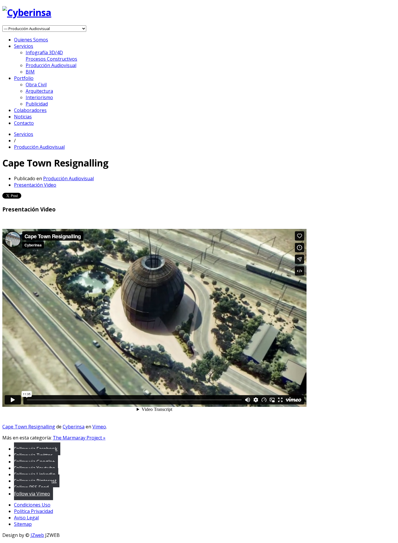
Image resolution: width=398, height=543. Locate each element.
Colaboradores (30, 110)
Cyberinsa (73, 426)
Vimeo (99, 426)
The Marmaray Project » (79, 438)
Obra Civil (36, 84)
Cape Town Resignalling (28, 426)
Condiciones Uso (32, 505)
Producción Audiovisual (51, 65)
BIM (30, 72)
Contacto (24, 123)
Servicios (23, 46)
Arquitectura (39, 91)
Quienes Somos (31, 39)
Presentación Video (35, 185)
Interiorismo (39, 97)
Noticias (23, 116)
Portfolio (24, 78)
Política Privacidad (33, 511)
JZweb (37, 535)
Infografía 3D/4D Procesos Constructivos (51, 55)
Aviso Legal (26, 517)
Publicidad (37, 104)
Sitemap (23, 524)
